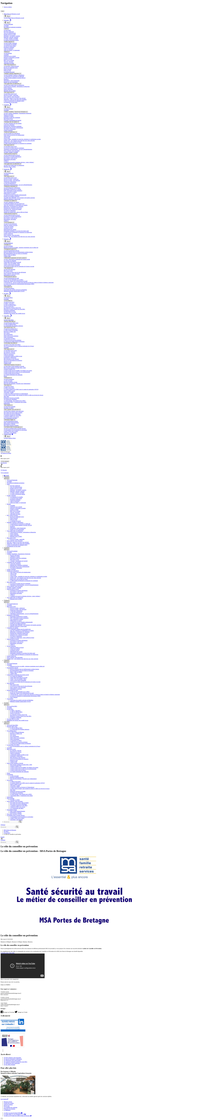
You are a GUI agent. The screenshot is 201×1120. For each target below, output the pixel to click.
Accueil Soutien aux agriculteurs (12, 133)
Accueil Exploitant (8, 108)
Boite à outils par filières (10, 255)
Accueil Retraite (8, 53)
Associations (7, 286)
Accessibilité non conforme (10, 1107)
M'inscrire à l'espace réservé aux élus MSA (14, 309)
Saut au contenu (8, 7)
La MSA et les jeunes (9, 388)
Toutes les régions (8, 1104)
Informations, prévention (10, 219)
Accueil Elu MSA (8, 297)
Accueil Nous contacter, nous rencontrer (14, 411)
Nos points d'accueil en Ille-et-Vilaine (13, 412)
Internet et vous (7, 362)
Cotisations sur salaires (9, 200)
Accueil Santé (7, 30)
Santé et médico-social (9, 391)
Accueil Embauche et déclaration (12, 188)
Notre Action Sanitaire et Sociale (11, 364)
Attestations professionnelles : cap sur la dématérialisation (18, 149)
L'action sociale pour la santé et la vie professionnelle (17, 372)
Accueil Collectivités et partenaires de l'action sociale (17, 259)
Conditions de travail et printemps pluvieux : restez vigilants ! (19, 162)
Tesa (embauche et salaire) (10, 192)
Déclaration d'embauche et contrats (12, 189)
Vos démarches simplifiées (10, 399)
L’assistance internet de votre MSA (12, 415)
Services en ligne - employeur (11, 179)
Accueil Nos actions (9, 386)
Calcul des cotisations (9, 125)
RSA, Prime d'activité (9, 64)
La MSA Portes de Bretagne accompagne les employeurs (18, 232)
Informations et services (9, 275)
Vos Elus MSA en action (10, 312)
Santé (5, 28)
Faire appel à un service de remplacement (14, 135)
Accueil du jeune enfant (10, 46)
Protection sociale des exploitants (12, 117)
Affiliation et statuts (8, 116)
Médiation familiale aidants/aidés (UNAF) (14, 291)
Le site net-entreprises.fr (10, 183)
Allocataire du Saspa (9, 63)
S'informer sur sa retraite (10, 56)
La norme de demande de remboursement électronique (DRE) (19, 284)
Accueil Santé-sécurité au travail (12, 155)
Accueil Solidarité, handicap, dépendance (14, 75)
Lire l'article (4, 1099)
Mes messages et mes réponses (11, 359)
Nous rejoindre (7, 405)
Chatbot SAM (7, 363)
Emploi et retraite (8, 59)
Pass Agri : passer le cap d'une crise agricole (15, 98)
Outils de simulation (9, 354)
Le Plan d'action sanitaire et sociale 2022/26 (14, 78)
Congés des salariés (8, 226)
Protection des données (9, 1109)
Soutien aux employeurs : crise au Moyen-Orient (16, 212)
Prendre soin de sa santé (10, 34)
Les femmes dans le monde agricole (12, 427)
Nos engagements (8, 334)
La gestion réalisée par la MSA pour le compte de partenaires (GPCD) (21, 389)
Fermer (7, 478)
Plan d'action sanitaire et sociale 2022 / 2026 (15, 367)
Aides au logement (8, 49)
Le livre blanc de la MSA (10, 343)
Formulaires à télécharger (10, 357)
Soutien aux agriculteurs (10, 132)
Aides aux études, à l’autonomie (12, 50)
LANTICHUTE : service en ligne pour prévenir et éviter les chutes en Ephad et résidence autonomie (29, 282)
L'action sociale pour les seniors (11, 373)
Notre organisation (8, 337)
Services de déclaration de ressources (13, 360)
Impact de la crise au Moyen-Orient (12, 142)
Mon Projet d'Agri (8, 119)
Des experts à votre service (10, 158)
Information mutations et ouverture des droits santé (16, 231)
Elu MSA (6, 831)
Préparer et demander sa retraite (11, 57)
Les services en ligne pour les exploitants (14, 148)
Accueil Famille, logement (10, 43)
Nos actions (7, 385)
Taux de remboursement (10, 33)
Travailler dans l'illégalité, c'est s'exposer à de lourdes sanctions (19, 197)
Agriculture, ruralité (9, 392)
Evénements (7, 377)
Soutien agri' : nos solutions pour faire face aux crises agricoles (19, 140)
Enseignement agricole (9, 249)
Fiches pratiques (8, 88)
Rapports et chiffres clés (10, 331)
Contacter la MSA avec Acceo (11, 416)
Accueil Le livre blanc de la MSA (12, 344)
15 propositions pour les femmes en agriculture (15, 430)
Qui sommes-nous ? (9, 327)
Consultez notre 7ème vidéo (7, 952)
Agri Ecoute (7, 137)
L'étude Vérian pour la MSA (11, 431)
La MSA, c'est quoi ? (9, 303)
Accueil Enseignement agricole (11, 250)
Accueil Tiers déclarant (9, 269)
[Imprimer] (2, 838)
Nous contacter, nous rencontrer (11, 96)
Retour (8, 16)
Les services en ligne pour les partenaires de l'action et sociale (19, 266)
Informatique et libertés (9, 424)
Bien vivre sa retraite (9, 60)
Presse (5, 376)
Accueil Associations (9, 288)
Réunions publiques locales (10, 382)
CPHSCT (6, 161)
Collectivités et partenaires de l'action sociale (14, 257)
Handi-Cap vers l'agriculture (11, 82)
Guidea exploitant (8, 130)
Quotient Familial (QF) (9, 369)
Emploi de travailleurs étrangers (11, 196)
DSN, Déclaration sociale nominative (13, 190)
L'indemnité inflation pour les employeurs (14, 203)
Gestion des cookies (9, 1103)
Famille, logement (8, 41)
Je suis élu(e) (7, 300)
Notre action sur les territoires (11, 336)
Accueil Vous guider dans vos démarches (14, 85)
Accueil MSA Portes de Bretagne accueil (14, 18)
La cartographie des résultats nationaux (13, 325)
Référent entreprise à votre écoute (12, 199)
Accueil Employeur (8, 173)
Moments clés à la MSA (10, 90)
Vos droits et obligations (10, 129)
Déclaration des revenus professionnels (13, 127)
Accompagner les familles (10, 44)
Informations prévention (10, 159)
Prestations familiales (9, 47)
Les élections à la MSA (9, 338)
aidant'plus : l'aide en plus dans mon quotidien (15, 99)
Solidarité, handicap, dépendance (12, 73)
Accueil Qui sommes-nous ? (11, 329)
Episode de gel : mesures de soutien (12, 209)
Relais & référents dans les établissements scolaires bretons (18, 252)
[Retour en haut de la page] (2, 1118)
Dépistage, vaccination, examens (12, 36)
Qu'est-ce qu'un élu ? (9, 306)
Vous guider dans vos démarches (12, 83)
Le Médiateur (7, 1110)
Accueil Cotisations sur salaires (11, 202)
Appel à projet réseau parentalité (12, 265)
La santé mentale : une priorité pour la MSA (15, 400)
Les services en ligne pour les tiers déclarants (15, 272)
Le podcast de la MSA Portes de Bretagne (14, 341)
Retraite (6, 51)
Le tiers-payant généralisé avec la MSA (13, 279)
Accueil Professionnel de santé (11, 278)
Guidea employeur (8, 233)
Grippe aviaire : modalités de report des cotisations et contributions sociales (22, 139)
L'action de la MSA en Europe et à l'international (16, 393)
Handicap (6, 79)
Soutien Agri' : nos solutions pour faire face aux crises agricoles (19, 236)
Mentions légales (8, 1101)
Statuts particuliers (8, 89)
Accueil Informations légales (11, 421)
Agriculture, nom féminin (10, 432)
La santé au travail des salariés (11, 40)
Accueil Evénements (9, 379)
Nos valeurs (7, 333)
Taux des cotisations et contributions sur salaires (15, 205)
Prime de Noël (7, 70)
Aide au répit (7, 136)
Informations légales (9, 419)
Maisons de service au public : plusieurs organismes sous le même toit (21, 247)
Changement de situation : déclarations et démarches (17, 86)
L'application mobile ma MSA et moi (13, 356)
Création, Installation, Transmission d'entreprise (15, 111)
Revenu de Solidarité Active (11, 67)
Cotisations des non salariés (11, 122)
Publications (7, 403)
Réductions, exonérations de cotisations (13, 206)
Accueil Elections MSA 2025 (11, 323)
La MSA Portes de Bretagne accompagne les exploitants (18, 143)
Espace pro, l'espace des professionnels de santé (15, 281)
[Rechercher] (20, 821)
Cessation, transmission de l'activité (12, 120)
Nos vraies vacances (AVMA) (11, 425)
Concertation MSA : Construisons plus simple (15, 402)
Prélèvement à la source (9, 193)
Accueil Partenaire (8, 243)
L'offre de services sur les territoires (12, 340)
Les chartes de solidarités (10, 260)
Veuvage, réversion (8, 61)
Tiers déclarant (7, 268)
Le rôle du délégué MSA (10, 305)
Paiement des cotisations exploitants (12, 126)
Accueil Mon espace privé (10, 94)
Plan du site (7, 1106)
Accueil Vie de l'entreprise (10, 224)
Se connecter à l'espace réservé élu (12, 307)
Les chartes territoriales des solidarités (13, 374)
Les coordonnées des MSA (10, 418)
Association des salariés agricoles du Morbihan (15, 289)
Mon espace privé (8, 92)
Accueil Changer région (10, 438)
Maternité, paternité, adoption (11, 37)
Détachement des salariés (10, 229)
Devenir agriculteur (8, 114)
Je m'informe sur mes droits (10, 102)
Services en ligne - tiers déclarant (12, 180)
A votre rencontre (8, 380)
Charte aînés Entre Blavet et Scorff (12, 262)
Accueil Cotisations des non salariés (13, 123)
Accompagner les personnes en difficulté (14, 76)
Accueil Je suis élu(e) (9, 302)
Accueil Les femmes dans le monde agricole (15, 428)
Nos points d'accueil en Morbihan (12, 414)
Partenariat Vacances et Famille (11, 398)
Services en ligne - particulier (11, 95)
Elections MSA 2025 (9, 321)
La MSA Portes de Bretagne (11, 330)
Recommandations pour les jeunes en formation (15, 253)
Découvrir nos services (9, 353)
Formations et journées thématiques (12, 156)
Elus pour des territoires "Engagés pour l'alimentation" (17, 383)
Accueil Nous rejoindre (9, 406)
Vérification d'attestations (10, 182)
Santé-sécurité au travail (10, 153)
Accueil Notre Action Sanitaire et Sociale (14, 366)
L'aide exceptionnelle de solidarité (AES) (14, 101)
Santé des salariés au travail (10, 225)
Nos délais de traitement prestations (12, 27)
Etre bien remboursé (9, 31)
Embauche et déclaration (10, 186)
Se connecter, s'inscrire (9, 352)
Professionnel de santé (9, 276)
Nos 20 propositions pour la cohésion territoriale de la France (19, 346)
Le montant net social (9, 72)
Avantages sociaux (8, 228)
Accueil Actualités (8, 246)
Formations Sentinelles (9, 310)
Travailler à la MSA (9, 408)
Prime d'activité (7, 69)
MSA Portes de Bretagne (10, 830)
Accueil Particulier (8, 24)
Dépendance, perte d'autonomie (11, 80)
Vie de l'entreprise (8, 222)
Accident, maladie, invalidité (11, 38)
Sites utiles (6, 396)
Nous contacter (7, 285)
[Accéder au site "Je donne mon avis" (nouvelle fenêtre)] (12, 1047)
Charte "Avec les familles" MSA (12, 263)
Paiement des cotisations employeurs (13, 208)
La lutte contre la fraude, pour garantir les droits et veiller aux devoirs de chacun (23, 395)
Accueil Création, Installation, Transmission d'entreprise (17, 113)
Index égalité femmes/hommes (11, 422)
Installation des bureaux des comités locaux (14, 313)
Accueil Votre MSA (9, 320)
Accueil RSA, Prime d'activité (11, 66)
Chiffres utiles (7, 256)
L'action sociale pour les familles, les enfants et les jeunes (18, 370)
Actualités (6, 25)
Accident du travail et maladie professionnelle (15, 195)
